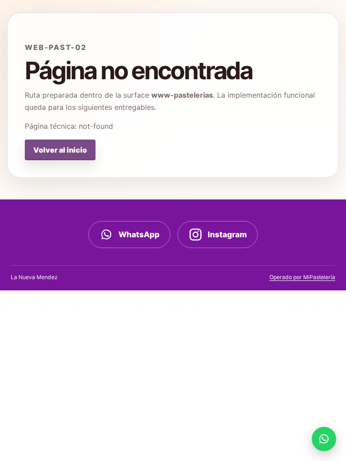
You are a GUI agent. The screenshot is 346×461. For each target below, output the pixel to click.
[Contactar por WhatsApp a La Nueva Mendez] (324, 439)
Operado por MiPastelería (302, 277)
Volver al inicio (60, 149)
